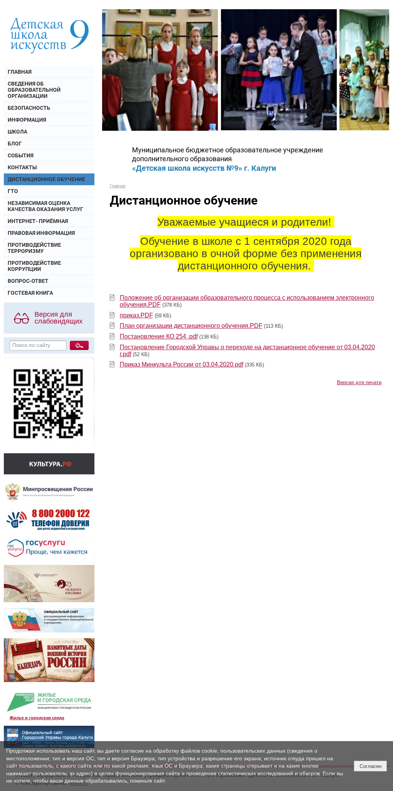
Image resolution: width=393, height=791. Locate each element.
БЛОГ (15, 143)
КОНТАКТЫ (22, 167)
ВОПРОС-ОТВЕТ (28, 281)
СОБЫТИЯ (20, 155)
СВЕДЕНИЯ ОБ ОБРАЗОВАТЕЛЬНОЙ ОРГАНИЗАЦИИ (34, 90)
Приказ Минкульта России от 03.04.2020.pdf (181, 364)
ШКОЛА (17, 132)
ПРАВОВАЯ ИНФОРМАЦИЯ (41, 233)
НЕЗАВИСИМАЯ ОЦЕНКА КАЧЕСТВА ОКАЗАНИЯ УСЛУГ (45, 206)
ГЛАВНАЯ (19, 72)
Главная (117, 185)
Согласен (370, 766)
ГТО (13, 191)
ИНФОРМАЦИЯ (27, 120)
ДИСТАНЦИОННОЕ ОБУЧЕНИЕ (46, 179)
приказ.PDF (136, 315)
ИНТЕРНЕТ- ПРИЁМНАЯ (38, 221)
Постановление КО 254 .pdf (159, 336)
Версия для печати (359, 382)
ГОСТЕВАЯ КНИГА (30, 293)
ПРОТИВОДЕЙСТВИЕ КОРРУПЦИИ (34, 266)
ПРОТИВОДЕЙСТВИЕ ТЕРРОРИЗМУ (34, 248)
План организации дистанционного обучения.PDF (191, 325)
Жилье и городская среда (37, 717)
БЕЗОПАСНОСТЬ (29, 108)
